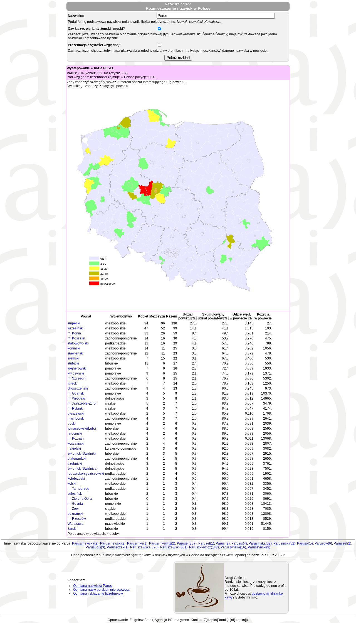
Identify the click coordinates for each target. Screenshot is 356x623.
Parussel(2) (342, 543)
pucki (72, 423)
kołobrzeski (76, 479)
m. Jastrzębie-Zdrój (82, 403)
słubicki (73, 363)
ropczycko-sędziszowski (86, 474)
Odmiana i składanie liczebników (98, 593)
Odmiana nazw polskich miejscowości (101, 590)
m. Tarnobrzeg (78, 489)
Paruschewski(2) (112, 543)
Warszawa (75, 524)
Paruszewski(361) (173, 547)
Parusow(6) (323, 543)
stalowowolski (78, 343)
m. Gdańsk (76, 393)
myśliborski (76, 418)
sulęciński (75, 494)
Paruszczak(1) (117, 547)
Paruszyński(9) (259, 547)
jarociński (75, 433)
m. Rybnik (75, 408)
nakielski (74, 448)
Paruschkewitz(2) (162, 543)
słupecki (74, 323)
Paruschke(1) (137, 543)
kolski (72, 484)
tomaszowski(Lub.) (82, 428)
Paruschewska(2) (85, 543)
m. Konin (74, 333)
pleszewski (76, 413)
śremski (73, 358)
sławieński (75, 353)
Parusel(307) (187, 543)
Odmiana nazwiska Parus (92, 586)
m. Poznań (76, 438)
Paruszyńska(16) (233, 547)
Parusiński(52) (284, 543)
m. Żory (73, 509)
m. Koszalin (76, 338)
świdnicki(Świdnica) (83, 469)
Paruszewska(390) (144, 547)
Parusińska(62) (260, 543)
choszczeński (78, 388)
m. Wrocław (76, 398)
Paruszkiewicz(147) (204, 547)
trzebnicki (75, 464)
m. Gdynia (75, 504)
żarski (72, 529)
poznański (75, 514)
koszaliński (76, 443)
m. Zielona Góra (80, 499)
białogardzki (77, 459)
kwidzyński (76, 373)
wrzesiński (75, 328)
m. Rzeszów (77, 519)
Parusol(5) (305, 543)
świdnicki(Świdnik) (82, 453)
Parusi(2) (223, 543)
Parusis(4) (239, 543)
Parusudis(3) (95, 547)
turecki (73, 383)
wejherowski (77, 368)
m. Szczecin (77, 378)
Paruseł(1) (206, 543)
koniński (74, 348)
